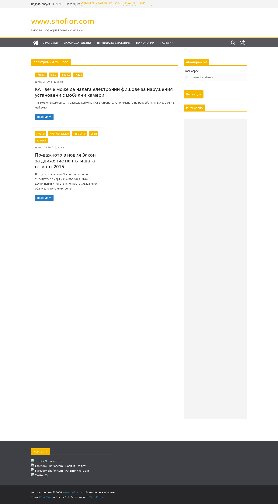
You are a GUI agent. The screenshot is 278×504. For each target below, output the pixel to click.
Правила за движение (113, 42)
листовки (50, 42)
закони (40, 134)
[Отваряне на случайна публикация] (242, 42)
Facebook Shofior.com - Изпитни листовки (62, 470)
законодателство (77, 42)
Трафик (78, 75)
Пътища (65, 75)
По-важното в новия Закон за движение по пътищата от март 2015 (65, 161)
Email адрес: (191, 71)
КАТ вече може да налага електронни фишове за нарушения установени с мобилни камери (104, 92)
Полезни (167, 42)
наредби (40, 75)
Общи (53, 75)
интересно (80, 134)
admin (60, 81)
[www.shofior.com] (35, 42)
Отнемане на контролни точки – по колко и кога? (113, 4)
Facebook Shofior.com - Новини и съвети (61, 466)
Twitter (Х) (41, 475)
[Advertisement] (215, 269)
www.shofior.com (62, 21)
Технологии (145, 42)
